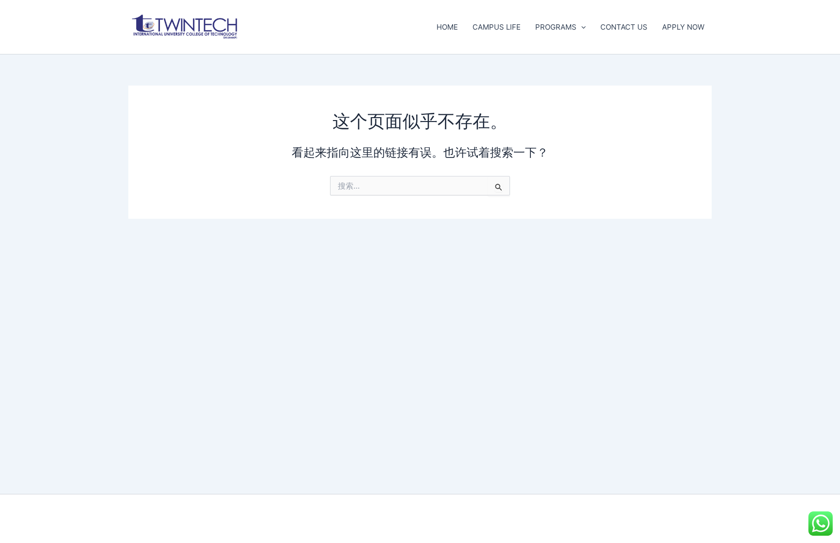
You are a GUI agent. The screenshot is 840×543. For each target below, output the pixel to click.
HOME (447, 27)
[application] (581, 27)
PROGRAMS (556, 27)
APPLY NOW (683, 27)
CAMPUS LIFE (496, 27)
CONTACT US (624, 27)
